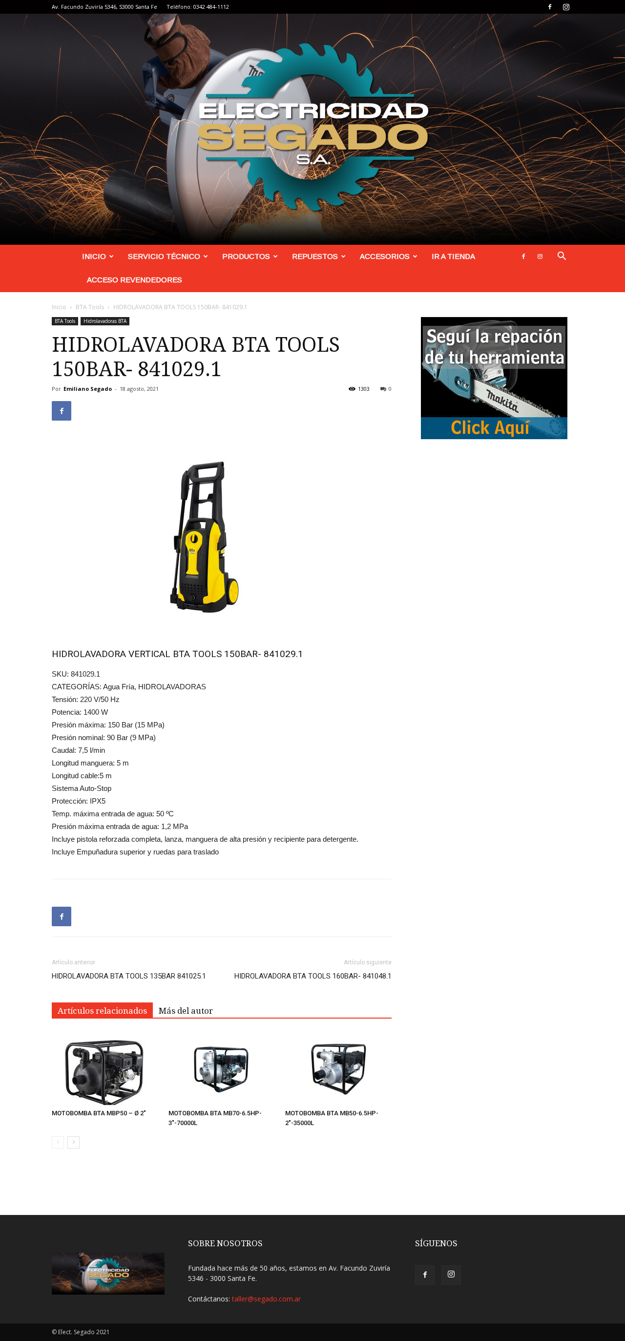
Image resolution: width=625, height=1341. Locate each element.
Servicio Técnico (164, 256)
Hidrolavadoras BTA (104, 321)
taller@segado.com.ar (266, 1298)
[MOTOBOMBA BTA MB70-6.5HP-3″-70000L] (221, 1068)
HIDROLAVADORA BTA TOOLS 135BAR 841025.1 (129, 976)
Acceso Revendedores (134, 280)
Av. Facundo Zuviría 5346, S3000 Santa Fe (104, 6)
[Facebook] (549, 7)
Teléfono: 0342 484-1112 (198, 6)
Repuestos (315, 256)
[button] (561, 257)
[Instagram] (566, 7)
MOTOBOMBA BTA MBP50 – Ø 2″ (99, 1113)
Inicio (94, 256)
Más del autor (186, 1011)
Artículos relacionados (102, 1011)
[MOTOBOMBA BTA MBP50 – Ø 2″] (105, 1068)
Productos (246, 256)
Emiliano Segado (87, 388)
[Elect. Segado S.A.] (312, 129)
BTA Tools (90, 307)
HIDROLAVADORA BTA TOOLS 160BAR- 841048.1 (313, 976)
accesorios (385, 256)
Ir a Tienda (453, 256)
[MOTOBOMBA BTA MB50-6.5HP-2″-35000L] (338, 1068)
